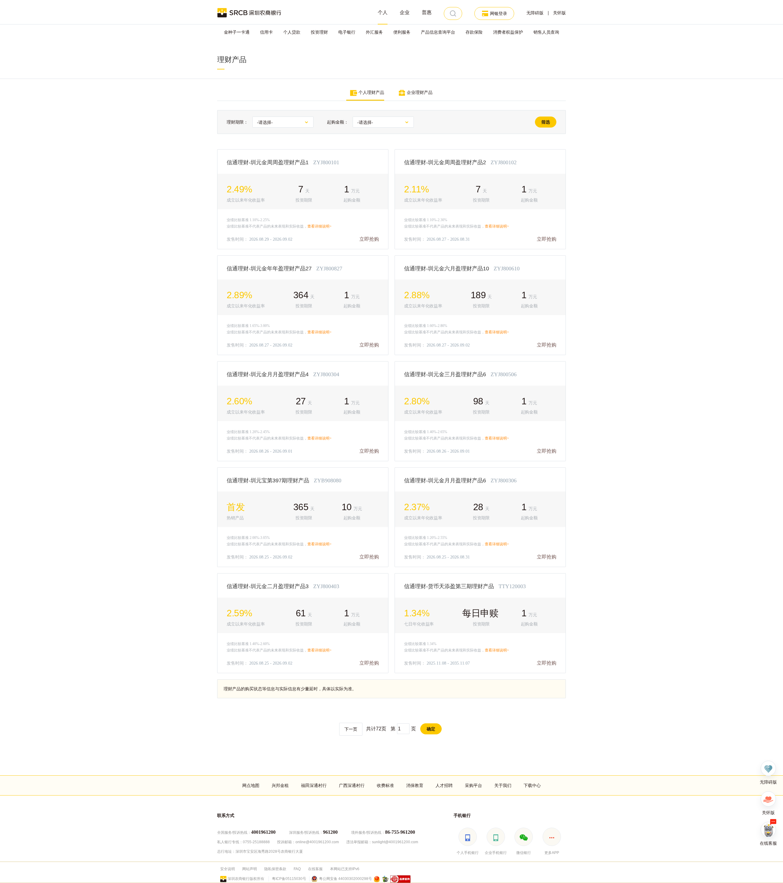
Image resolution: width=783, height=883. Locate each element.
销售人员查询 (546, 32)
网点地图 (250, 785)
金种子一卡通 (237, 32)
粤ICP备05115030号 (289, 879)
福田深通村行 (314, 785)
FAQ (297, 869)
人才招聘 (444, 785)
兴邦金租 (280, 785)
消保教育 (414, 785)
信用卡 (266, 32)
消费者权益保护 (508, 32)
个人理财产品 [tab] (370, 92)
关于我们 (502, 785)
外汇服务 (374, 32)
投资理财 (319, 32)
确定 (431, 728)
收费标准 (385, 785)
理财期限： (237, 122)
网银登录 (498, 13)
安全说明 (227, 869)
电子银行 (346, 32)
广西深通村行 (352, 785)
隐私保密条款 (275, 869)
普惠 (427, 12)
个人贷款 (291, 32)
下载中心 (532, 785)
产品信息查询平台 (438, 32)
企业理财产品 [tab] (419, 92)
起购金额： (337, 122)
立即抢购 (369, 239)
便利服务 (401, 32)
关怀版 (559, 13)
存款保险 (474, 32)
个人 (383, 12)
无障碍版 (535, 13)
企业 (405, 12)
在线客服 (315, 869)
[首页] (249, 12)
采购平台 (473, 785)
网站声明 (249, 869)
